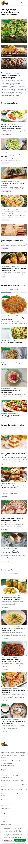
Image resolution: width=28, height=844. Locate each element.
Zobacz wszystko (14, 106)
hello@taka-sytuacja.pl (8, 765)
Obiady (3, 276)
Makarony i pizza (5, 162)
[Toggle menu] (25, 2)
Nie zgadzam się (8, 840)
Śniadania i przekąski (6, 134)
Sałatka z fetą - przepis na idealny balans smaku (13, 773)
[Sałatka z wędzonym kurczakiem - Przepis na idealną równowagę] (14, 63)
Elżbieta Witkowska (5, 152)
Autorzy (3, 800)
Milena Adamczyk (5, 209)
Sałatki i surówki (6, 20)
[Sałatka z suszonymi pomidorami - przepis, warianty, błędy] (14, 31)
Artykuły (4, 770)
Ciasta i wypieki (5, 46)
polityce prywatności (16, 837)
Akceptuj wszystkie (20, 840)
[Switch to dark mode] (21, 2)
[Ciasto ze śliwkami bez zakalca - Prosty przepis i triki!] (14, 51)
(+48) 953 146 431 (7, 763)
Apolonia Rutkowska (5, 124)
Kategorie (4, 813)
